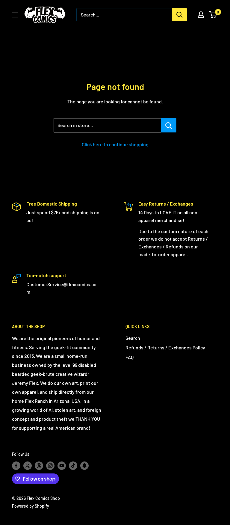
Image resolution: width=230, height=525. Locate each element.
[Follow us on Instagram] (50, 465)
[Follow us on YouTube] (62, 465)
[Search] (179, 14)
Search (132, 338)
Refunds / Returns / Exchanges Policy (165, 347)
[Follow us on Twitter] (27, 465)
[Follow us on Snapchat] (84, 465)
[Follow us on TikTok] (73, 465)
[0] (213, 14)
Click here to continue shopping (115, 144)
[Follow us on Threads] (39, 465)
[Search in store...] (168, 125)
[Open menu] (15, 15)
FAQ (129, 357)
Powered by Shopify (30, 506)
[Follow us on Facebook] (16, 465)
